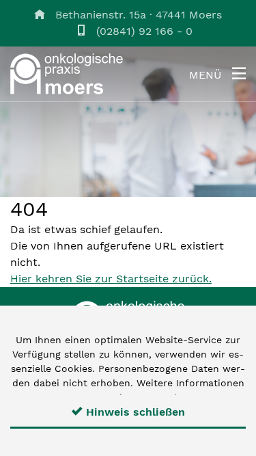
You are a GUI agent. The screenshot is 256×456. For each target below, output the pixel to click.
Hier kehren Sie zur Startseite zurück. (111, 278)
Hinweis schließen (134, 411)
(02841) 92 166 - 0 (144, 31)
